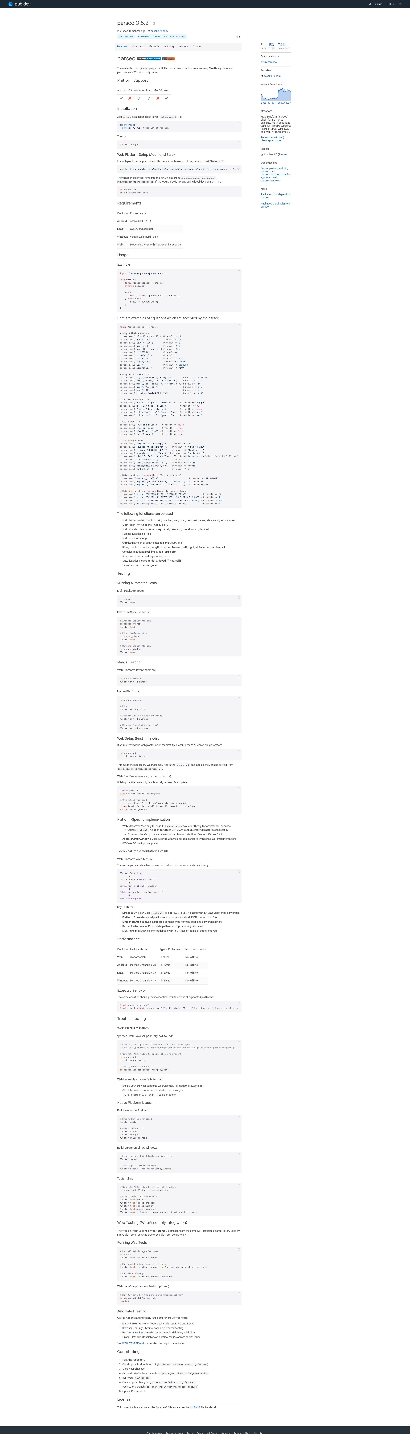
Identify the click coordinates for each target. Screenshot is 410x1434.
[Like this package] (237, 36)
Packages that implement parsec (275, 205)
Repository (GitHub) (272, 137)
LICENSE (195, 1407)
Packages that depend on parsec (275, 196)
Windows (180, 36)
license (283, 154)
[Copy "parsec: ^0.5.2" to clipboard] (153, 23)
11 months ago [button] (137, 31)
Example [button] (154, 46)
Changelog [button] (138, 46)
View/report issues (271, 140)
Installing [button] (169, 46)
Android (155, 36)
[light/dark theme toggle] (401, 4)
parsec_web (270, 177)
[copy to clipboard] (239, 123)
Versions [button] (183, 46)
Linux (164, 36)
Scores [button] (197, 46)
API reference (269, 62)
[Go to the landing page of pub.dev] (19, 4)
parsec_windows (270, 180)
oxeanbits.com (159, 31)
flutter (264, 168)
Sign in (378, 4)
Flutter (129, 36)
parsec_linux (268, 171)
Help (389, 3)
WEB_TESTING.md (133, 1343)
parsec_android (278, 168)
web (172, 36)
